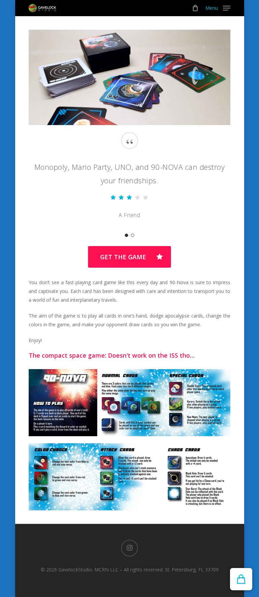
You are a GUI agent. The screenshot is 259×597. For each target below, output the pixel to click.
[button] (217, 7)
